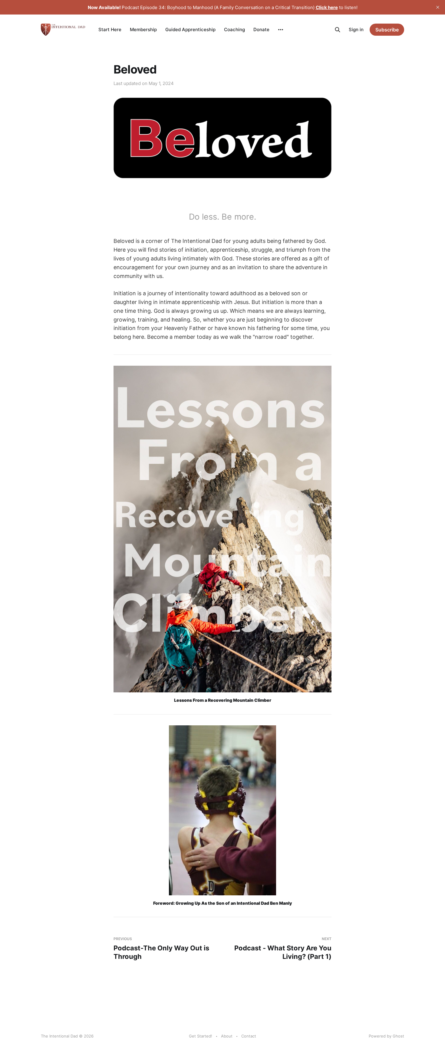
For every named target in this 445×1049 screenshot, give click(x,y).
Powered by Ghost (386, 1036)
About (226, 1036)
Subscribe (387, 30)
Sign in (356, 29)
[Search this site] (337, 29)
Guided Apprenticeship (190, 29)
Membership (143, 29)
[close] (438, 7)
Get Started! (200, 1036)
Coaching (234, 29)
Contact (248, 1036)
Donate (261, 29)
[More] (280, 29)
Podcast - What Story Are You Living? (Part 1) (282, 948)
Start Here (109, 29)
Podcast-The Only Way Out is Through (161, 948)
